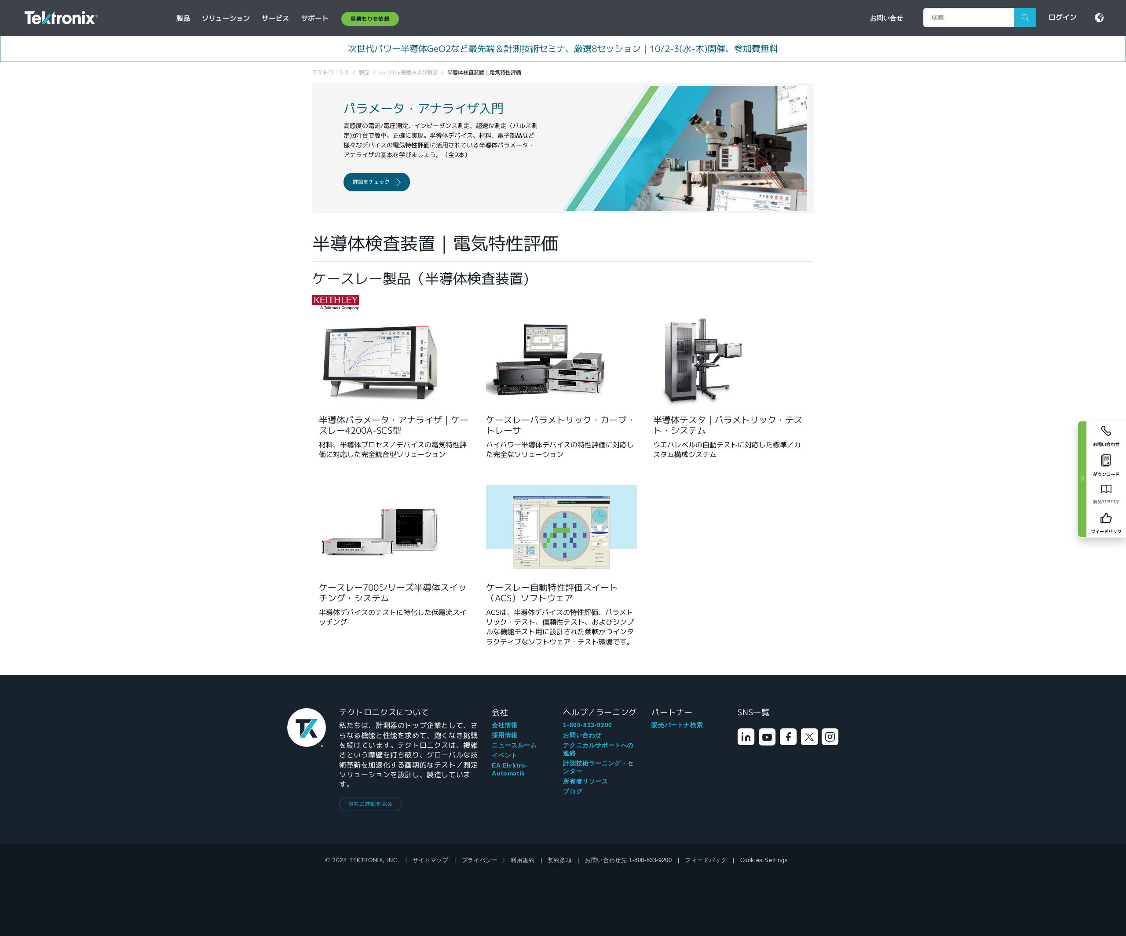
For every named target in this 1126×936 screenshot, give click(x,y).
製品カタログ (1106, 501)
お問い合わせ (582, 735)
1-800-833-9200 (587, 724)
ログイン (1063, 17)
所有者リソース (585, 781)
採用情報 (504, 735)
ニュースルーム (514, 745)
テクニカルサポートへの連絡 (598, 749)
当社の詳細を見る (370, 804)
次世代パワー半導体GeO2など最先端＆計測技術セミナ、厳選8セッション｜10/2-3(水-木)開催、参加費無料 (563, 48)
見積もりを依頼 (370, 18)
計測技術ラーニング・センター (598, 767)
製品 (183, 18)
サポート (315, 18)
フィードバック (706, 860)
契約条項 (560, 860)
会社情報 (504, 724)
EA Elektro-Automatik (510, 769)
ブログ (572, 791)
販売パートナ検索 (677, 724)
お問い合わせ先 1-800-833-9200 (628, 860)
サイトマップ (431, 860)
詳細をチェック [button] (371, 182)
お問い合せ (886, 17)
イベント (504, 755)
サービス (275, 18)
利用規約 (522, 860)
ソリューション (226, 18)
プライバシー (480, 860)
